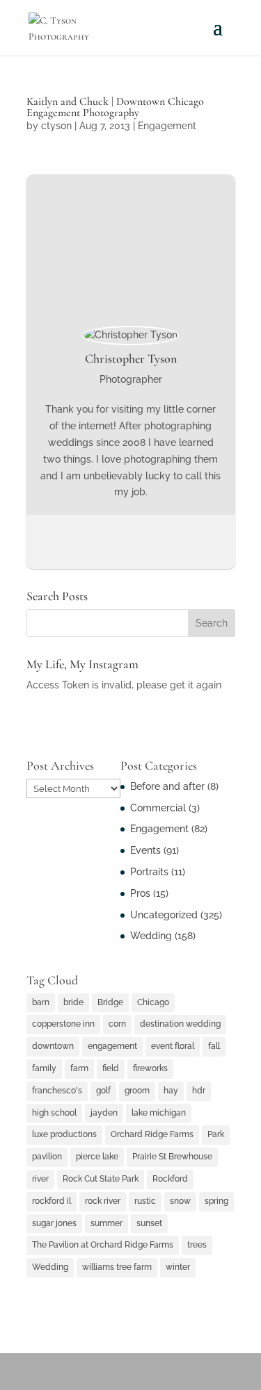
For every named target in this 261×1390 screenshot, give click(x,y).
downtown (53, 1046)
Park (215, 1134)
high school (54, 1113)
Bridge (110, 1002)
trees (197, 1245)
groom (137, 1090)
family (44, 1068)
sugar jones (54, 1223)
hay (171, 1090)
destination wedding (180, 1024)
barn (40, 1002)
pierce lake (97, 1156)
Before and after (167, 786)
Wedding (151, 935)
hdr (198, 1090)
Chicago (153, 1002)
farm (79, 1068)
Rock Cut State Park (101, 1179)
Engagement (167, 125)
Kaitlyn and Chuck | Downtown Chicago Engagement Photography (115, 106)
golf (103, 1090)
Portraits (149, 871)
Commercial (158, 807)
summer (106, 1223)
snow (180, 1201)
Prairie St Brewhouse (172, 1156)
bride (73, 1002)
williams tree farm (117, 1267)
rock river (102, 1201)
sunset (149, 1223)
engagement (112, 1046)
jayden (104, 1113)
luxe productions (64, 1134)
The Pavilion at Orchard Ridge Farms (102, 1245)
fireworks (150, 1068)
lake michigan (159, 1113)
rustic (145, 1201)
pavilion (47, 1156)
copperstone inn (63, 1024)
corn (117, 1024)
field (110, 1068)
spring (216, 1201)
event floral (172, 1046)
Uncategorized (164, 914)
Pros (140, 893)
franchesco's (57, 1090)
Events (145, 850)
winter (178, 1267)
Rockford (170, 1179)
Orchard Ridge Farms (152, 1134)
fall (214, 1046)
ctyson (56, 125)
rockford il (51, 1201)
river (40, 1179)
